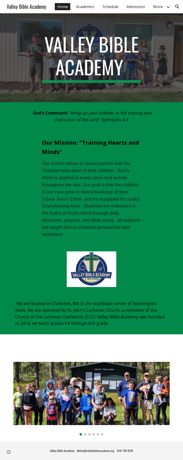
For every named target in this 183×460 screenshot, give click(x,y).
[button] (177, 6)
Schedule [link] (110, 6)
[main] (91, 58)
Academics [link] (85, 6)
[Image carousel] (91, 399)
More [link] (158, 6)
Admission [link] (136, 6)
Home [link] (62, 6)
